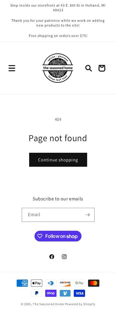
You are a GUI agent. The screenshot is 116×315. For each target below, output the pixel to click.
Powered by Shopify (80, 304)
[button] (11, 68)
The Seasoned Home (48, 304)
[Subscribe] (87, 215)
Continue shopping (58, 160)
